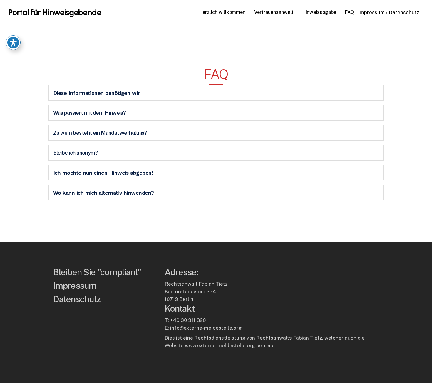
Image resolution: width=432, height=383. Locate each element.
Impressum (371, 12)
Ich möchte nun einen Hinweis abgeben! (103, 173)
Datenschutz (404, 12)
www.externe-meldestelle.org (220, 345)
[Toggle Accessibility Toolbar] (13, 43)
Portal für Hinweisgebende (54, 12)
